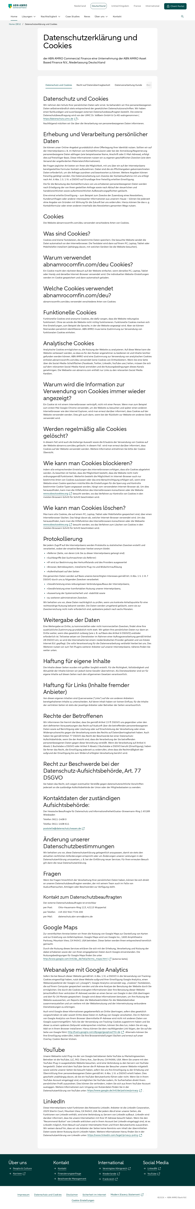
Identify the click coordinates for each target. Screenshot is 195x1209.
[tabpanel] (97, 614)
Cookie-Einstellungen (83, 1200)
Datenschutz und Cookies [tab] (59, 85)
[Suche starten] (183, 16)
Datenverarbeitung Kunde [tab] (128, 85)
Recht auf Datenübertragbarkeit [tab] (93, 85)
